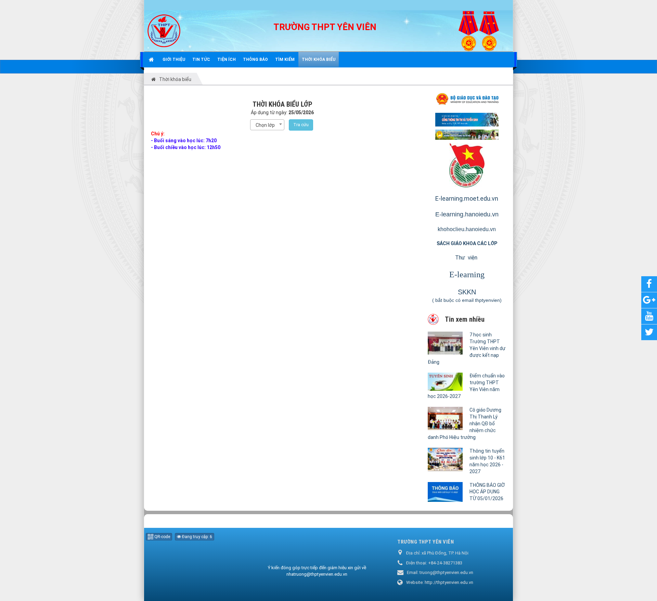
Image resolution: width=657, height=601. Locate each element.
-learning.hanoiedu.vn (469, 214)
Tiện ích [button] (226, 59)
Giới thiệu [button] (174, 59)
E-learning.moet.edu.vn (466, 198)
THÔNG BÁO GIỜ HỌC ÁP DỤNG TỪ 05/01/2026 (487, 492)
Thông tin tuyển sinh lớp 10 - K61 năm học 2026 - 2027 (487, 461)
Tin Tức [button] (201, 59)
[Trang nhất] (152, 59)
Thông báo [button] (255, 59)
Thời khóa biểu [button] (318, 59)
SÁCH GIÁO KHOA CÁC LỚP (467, 243)
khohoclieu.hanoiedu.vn (467, 229)
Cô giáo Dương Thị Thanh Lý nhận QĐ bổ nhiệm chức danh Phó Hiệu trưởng (464, 423)
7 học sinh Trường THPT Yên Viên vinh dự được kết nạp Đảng (466, 348)
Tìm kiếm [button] (285, 59)
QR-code (161, 536)
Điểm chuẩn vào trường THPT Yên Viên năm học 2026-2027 (466, 386)
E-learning (467, 274)
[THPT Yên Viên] (163, 30)
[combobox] (267, 124)
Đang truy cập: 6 (196, 536)
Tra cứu (301, 124)
